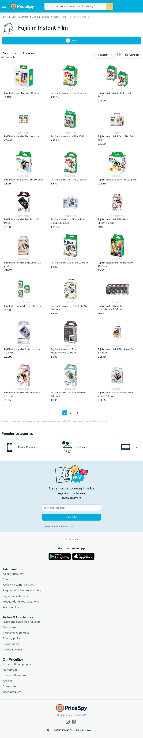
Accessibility (11, 607)
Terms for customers (16, 632)
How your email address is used (58, 526)
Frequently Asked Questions (21, 601)
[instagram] (67, 721)
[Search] (109, 6)
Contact (8, 579)
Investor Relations (14, 675)
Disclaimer (9, 627)
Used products (12, 692)
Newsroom (10, 669)
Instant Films (59, 16)
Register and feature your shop (22, 590)
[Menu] (4, 6)
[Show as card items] (118, 54)
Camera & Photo (20, 16)
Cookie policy (11, 644)
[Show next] (77, 412)
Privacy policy (12, 638)
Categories (10, 686)
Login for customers (15, 596)
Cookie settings (13, 649)
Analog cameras (40, 16)
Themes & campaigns (17, 664)
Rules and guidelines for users (21, 621)
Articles (8, 680)
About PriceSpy (13, 573)
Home (4, 16)
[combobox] (75, 6)
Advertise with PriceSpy (18, 585)
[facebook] (74, 721)
